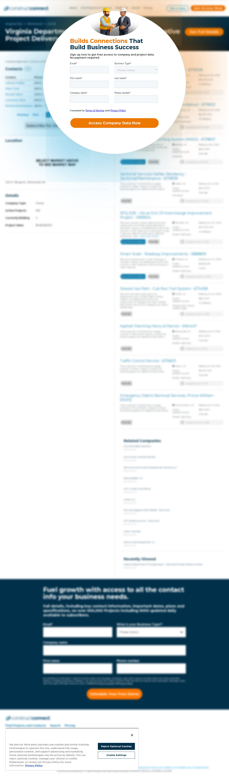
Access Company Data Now (114, 123)
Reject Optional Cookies (116, 746)
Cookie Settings (116, 755)
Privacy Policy (34, 765)
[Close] (132, 735)
